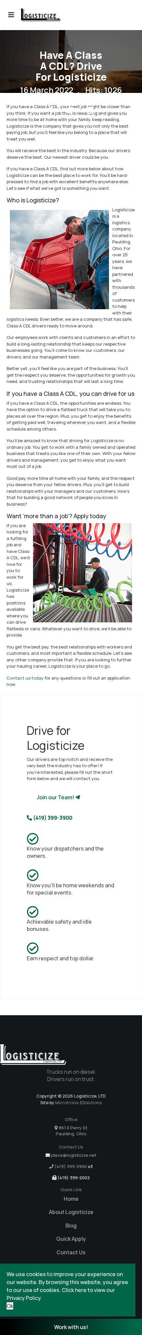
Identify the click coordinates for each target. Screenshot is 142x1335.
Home (71, 1198)
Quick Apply (71, 1238)
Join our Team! (56, 797)
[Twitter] (70, 110)
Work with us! (71, 1327)
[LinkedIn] (90, 110)
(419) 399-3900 (52, 817)
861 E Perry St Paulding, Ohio (72, 1131)
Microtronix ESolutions (78, 1103)
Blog (71, 1225)
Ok (10, 1306)
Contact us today (25, 678)
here (81, 1290)
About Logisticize (71, 1212)
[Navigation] (11, 15)
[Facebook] (51, 110)
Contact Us (71, 1252)
